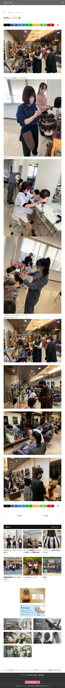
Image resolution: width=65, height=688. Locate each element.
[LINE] (28, 25)
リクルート (43, 670)
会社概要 (50, 670)
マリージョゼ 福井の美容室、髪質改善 (32, 675)
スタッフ (17, 670)
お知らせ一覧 (54, 527)
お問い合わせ (57, 670)
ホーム (5, 670)
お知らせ (36, 670)
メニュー (30, 670)
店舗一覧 (11, 670)
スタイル (23, 670)
